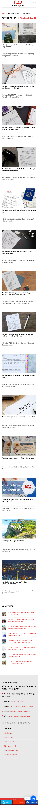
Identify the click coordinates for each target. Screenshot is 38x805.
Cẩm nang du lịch (10, 746)
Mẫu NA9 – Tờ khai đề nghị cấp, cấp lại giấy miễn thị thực (19, 211)
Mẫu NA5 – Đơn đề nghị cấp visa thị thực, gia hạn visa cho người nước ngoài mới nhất (18, 294)
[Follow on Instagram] (21, 723)
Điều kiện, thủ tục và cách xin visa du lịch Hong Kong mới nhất (17, 46)
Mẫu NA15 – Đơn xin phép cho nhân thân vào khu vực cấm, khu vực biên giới (18, 87)
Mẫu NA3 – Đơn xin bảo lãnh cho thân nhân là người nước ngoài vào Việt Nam (19, 170)
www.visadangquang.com (20, 716)
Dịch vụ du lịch (9, 742)
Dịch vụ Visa (8, 737)
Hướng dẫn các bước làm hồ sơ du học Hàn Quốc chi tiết (22, 655)
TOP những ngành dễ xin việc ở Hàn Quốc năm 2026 (21, 614)
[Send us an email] (26, 723)
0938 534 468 (15, 706)
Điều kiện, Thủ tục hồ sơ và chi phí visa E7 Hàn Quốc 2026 (22, 634)
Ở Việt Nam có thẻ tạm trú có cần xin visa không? (18, 458)
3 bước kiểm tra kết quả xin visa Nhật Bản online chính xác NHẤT (17, 500)
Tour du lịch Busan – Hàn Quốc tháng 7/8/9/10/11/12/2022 (14, 583)
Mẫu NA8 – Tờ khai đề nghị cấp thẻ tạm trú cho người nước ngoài (17, 252)
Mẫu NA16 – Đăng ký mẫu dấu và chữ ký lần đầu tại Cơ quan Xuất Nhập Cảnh (18, 128)
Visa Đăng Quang (28, 18)
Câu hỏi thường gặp (11, 755)
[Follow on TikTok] (24, 723)
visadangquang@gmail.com (20, 711)
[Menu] (3, 3)
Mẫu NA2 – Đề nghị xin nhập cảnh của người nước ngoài (18, 376)
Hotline (20, 802)
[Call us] (29, 723)
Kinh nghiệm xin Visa (11, 750)
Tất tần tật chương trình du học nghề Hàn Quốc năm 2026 (21, 621)
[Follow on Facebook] (18, 723)
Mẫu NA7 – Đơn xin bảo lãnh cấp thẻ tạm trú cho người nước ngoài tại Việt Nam (17, 335)
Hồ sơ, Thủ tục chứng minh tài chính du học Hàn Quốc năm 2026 (22, 627)
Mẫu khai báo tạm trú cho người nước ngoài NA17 (18, 417)
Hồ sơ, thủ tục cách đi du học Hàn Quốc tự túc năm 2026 (20, 662)
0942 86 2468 (27, 706)
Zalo (8, 802)
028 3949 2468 (18, 701)
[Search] (34, 3)
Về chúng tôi (8, 733)
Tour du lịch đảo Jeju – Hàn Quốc (13, 541)
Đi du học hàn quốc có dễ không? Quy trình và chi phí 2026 (21, 648)
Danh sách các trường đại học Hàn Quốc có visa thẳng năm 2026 (20, 641)
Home (4, 13)
